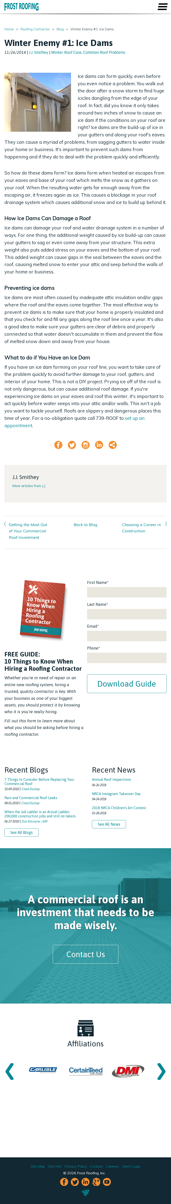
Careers (112, 1166)
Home (9, 29)
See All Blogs (21, 832)
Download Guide (126, 683)
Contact (96, 1166)
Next (161, 1071)
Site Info (54, 1166)
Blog (60, 29)
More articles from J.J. (29, 485)
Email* (93, 626)
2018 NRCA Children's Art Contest (119, 808)
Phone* (93, 648)
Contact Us (85, 954)
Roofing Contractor (35, 29)
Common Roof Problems (104, 52)
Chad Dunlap (31, 789)
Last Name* (97, 604)
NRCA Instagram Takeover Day (116, 794)
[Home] (21, 7)
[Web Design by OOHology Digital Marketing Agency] (86, 1195)
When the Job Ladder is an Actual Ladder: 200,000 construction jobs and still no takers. (40, 814)
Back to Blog (85, 524)
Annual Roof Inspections (111, 779)
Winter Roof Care (66, 52)
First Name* (97, 582)
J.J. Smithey (38, 52)
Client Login (131, 1166)
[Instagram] (85, 447)
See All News (109, 824)
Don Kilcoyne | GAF (35, 821)
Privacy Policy (76, 1166)
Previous (10, 1071)
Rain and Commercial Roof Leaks (30, 798)
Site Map (38, 1166)
